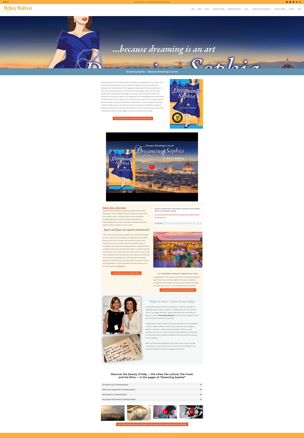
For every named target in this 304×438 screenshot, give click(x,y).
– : (114, 208)
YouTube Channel (280, 9)
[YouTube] (300, 2)
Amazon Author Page (234, 9)
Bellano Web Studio (169, 435)
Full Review (120, 266)
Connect (291, 9)
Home (193, 9)
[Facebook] (287, 2)
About (200, 9)
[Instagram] (290, 2)
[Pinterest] (293, 2)
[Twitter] (296, 2)
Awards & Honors (218, 9)
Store (299, 9)
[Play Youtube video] (152, 166)
